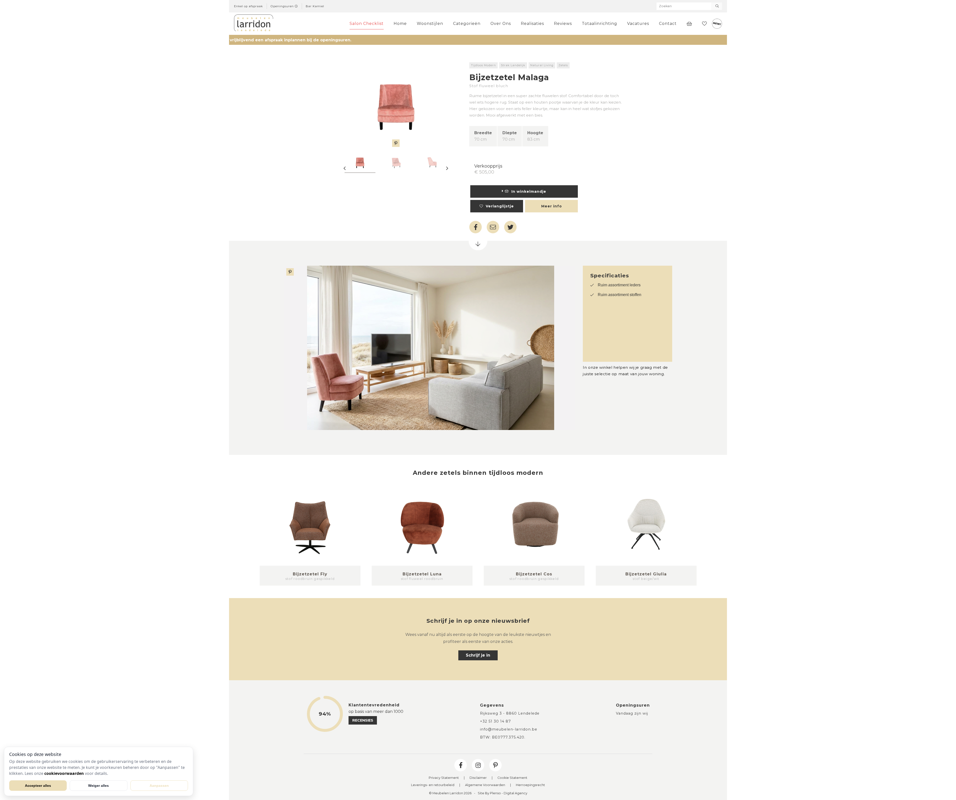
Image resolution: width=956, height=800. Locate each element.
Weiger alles (98, 786)
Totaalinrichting (599, 23)
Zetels (563, 65)
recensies (362, 720)
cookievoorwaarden (64, 773)
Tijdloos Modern (483, 65)
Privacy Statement (444, 778)
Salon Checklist (367, 23)
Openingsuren (283, 6)
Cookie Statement (512, 778)
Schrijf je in (478, 655)
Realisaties (532, 23)
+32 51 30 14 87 (495, 721)
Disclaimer (478, 778)
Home (400, 23)
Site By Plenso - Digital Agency (502, 793)
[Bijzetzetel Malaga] (396, 104)
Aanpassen (159, 786)
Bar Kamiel (315, 6)
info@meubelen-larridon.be (508, 729)
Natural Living (541, 65)
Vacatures (638, 23)
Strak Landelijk (513, 65)
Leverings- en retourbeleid (432, 785)
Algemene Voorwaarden (485, 785)
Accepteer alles (38, 786)
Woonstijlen (430, 23)
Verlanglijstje (498, 206)
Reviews (563, 23)
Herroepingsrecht (530, 785)
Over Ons (500, 23)
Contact (668, 23)
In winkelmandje (527, 191)
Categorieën (466, 23)
